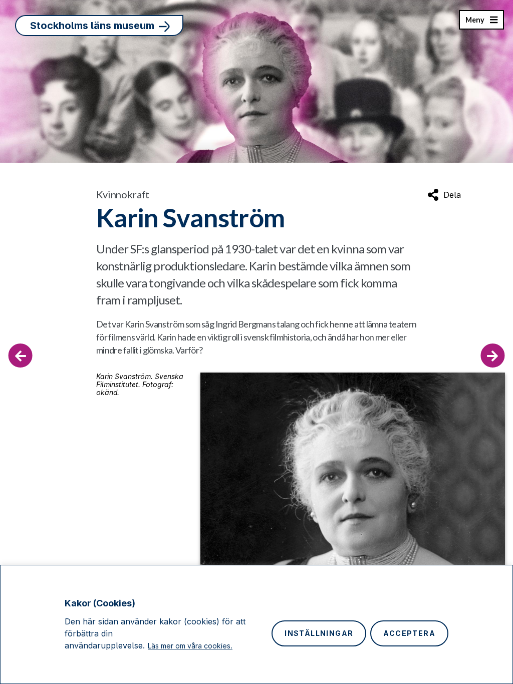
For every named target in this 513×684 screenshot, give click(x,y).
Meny (474, 23)
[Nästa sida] (492, 355)
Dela (452, 195)
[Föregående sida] (20, 355)
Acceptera (409, 633)
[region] (256, 624)
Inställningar (319, 633)
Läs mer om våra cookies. (190, 645)
